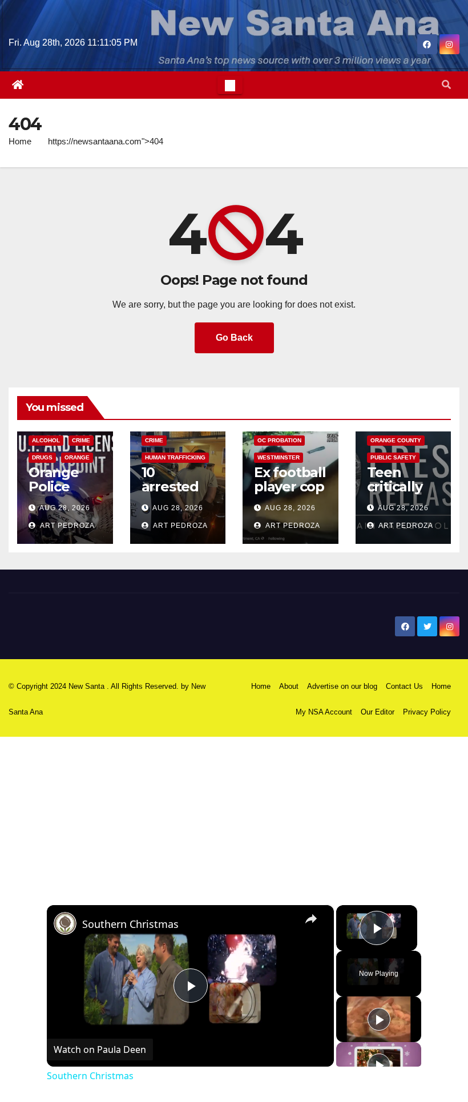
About (288, 686)
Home (20, 141)
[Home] (17, 85)
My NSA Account (324, 712)
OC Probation (279, 440)
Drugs (42, 457)
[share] (311, 919)
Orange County (395, 440)
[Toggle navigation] (230, 85)
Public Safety (393, 457)
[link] (65, 923)
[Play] (379, 1019)
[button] (446, 85)
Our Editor (377, 712)
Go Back (234, 337)
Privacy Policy (427, 712)
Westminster (278, 457)
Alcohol (46, 440)
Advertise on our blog (342, 686)
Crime (81, 440)
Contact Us (404, 686)
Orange (77, 457)
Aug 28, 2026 (64, 508)
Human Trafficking (175, 457)
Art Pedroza (66, 526)
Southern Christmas (130, 924)
